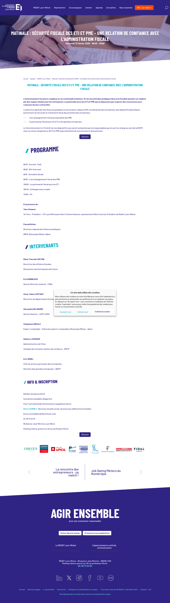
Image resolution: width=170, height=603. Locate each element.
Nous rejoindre (125, 7)
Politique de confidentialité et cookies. (83, 589)
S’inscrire (85, 137)
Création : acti (145, 589)
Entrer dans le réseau (70, 533)
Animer (88, 7)
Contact (22, 589)
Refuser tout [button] (83, 312)
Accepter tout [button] (65, 312)
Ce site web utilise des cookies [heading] (85, 292)
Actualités (111, 7)
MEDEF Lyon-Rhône (41, 7)
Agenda (99, 7)
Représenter (59, 7)
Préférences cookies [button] (102, 311)
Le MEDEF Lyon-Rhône (66, 545)
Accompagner (75, 7)
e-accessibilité (49, 589)
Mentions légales (34, 589)
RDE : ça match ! (144, 7)
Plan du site (61, 589)
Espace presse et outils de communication (104, 546)
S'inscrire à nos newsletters (97, 533)
